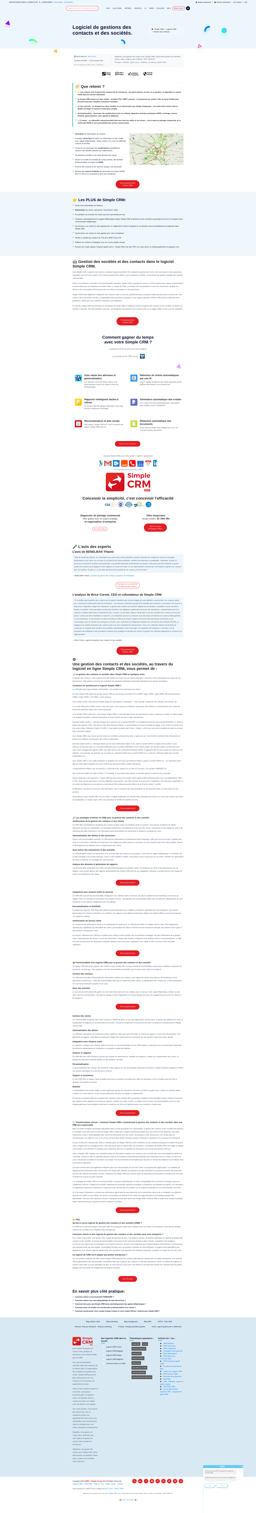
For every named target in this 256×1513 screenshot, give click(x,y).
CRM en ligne (136, 1363)
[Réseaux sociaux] (188, 8)
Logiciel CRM (171, 29)
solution (132, 286)
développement (80, 845)
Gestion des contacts (162, 32)
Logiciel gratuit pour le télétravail (169, 1327)
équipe (154, 557)
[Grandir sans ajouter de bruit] (169, 1481)
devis (109, 753)
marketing (76, 831)
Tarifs (151, 8)
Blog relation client (93, 1322)
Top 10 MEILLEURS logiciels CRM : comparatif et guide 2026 (171, 1391)
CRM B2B (166, 1379)
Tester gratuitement (127, 808)
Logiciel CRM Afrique (114, 1355)
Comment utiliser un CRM (115, 1363)
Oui (209, 1485)
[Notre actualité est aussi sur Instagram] (163, 1481)
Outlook (147, 405)
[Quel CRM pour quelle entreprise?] (106, 75)
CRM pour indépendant (138, 1349)
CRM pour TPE (136, 1353)
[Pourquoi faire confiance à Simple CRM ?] (119, 75)
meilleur (151, 924)
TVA (155, 702)
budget (170, 1241)
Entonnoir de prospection (172, 1376)
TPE (76, 781)
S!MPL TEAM (119, 1488)
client (159, 831)
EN (246, 2)
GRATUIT (151, 59)
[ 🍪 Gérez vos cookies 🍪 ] (128, 1500)
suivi (181, 725)
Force (135, 694)
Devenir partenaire (223, 2)
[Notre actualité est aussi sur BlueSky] (134, 1481)
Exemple (75, 722)
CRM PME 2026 (169, 1387)
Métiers (128, 8)
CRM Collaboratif (169, 1348)
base (116, 272)
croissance (166, 603)
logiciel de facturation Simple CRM (141, 1377)
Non (222, 1485)
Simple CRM (159, 29)
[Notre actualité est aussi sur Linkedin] (140, 1481)
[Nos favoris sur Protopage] (146, 1481)
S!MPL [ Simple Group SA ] (95, 1481)
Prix (102, 1484)
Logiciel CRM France (114, 1347)
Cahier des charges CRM (172, 1371)
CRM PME (88, 1484)
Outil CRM (168, 1322)
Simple (147, 57)
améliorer (142, 831)
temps (144, 570)
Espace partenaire (204, 2)
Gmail (153, 405)
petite (82, 1129)
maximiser (112, 1104)
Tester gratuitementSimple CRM (127, 184)
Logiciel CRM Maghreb (114, 1359)
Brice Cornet (92, 56)
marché (118, 694)
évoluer (115, 1247)
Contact (239, 2)
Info (169, 8)
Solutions (117, 8)
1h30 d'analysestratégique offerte (155, 528)
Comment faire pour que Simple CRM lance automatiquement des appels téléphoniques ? (110, 1304)
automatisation (83, 938)
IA (145, 8)
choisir (79, 1238)
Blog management (131, 1322)
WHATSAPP (68, 2)
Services (138, 8)
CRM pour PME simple (138, 1372)
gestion (129, 57)
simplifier (166, 966)
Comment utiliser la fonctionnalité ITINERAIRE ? (94, 1297)
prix (172, 309)
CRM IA (96, 1484)
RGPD (173, 622)
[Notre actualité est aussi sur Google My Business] (181, 1481)
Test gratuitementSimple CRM (127, 321)
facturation (88, 298)
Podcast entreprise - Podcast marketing (97, 1327)
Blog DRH (147, 1322)
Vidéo (108, 1484)
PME (124, 286)
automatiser (119, 839)
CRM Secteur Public (170, 1374)
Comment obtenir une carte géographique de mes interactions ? (100, 1300)
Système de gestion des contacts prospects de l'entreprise (112, 576)
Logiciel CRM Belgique (114, 1351)
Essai (113, 1484)
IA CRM (145, 1344)
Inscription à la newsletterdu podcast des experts (127, 585)
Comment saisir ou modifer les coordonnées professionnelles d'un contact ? (105, 1307)
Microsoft (168, 694)
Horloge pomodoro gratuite (135, 1327)
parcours (149, 857)
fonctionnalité (125, 1045)
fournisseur (76, 1355)
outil (152, 283)
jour (164, 1034)
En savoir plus (100, 529)
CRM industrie (168, 1343)
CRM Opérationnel (170, 1354)
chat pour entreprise (137, 1358)
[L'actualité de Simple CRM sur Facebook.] (157, 1481)
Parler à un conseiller (127, 444)
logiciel (139, 778)
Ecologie (160, 8)
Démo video (178, 8)
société (84, 702)
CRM (108, 8)
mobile (86, 773)
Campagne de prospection (172, 1351)
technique (127, 298)
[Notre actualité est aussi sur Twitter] (175, 1481)
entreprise (143, 349)
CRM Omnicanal (169, 1346)
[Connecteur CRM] (128, 463)
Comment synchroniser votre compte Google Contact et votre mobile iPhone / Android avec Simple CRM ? (117, 1311)
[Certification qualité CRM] (128, 504)
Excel (147, 428)
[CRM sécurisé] (147, 75)
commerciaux (173, 295)
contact (138, 57)
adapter (131, 910)
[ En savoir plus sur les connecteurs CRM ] (128, 469)
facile (85, 1247)
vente (161, 557)
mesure (169, 913)
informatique (92, 1227)
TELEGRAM (58, 2)
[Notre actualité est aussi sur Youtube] (152, 1481)
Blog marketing (112, 1322)
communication (162, 706)
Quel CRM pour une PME (139, 1368)
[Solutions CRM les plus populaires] (133, 75)
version (91, 1090)
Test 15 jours (127, 1279)
